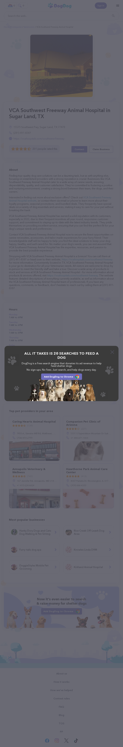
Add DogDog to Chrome (58, 376)
